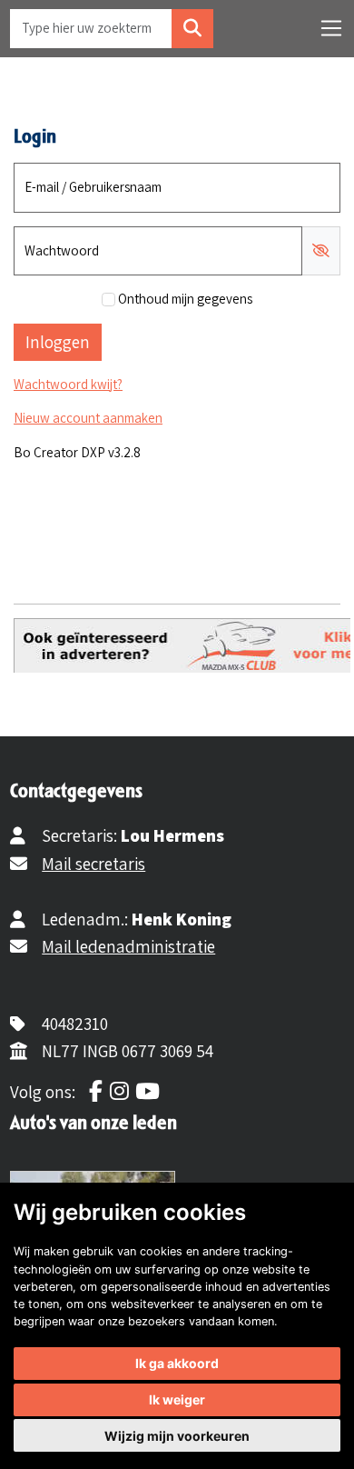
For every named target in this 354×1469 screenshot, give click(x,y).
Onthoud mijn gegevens (185, 298)
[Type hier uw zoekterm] (192, 28)
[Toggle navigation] (331, 28)
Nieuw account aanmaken (88, 417)
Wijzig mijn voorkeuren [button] (177, 1436)
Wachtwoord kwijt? (68, 384)
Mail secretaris (93, 863)
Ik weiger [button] (177, 1399)
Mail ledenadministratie (128, 946)
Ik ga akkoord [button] (177, 1363)
